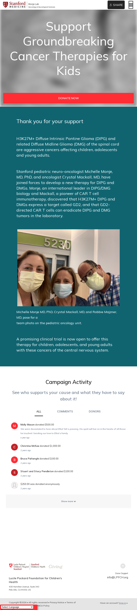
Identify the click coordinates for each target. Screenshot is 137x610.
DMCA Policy (42, 605)
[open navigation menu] (131, 5)
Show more (67, 501)
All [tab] (38, 411)
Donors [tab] (95, 411)
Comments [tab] (65, 411)
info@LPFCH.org (117, 577)
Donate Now (68, 98)
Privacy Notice (57, 602)
